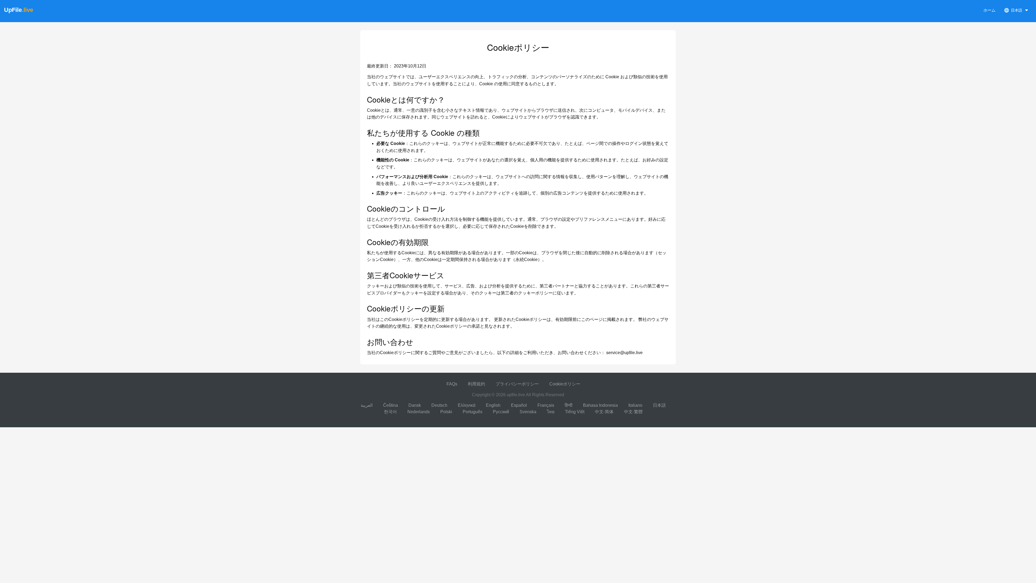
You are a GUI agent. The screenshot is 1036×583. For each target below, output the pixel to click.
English (493, 405)
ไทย (550, 411)
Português (472, 411)
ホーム (989, 10)
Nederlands (418, 411)
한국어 (390, 411)
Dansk (414, 405)
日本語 (659, 405)
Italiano (635, 405)
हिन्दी (568, 405)
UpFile (18, 9)
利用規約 (476, 384)
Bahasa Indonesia (600, 405)
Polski (446, 411)
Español (519, 405)
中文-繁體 (633, 411)
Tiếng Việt (574, 411)
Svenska (528, 411)
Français (545, 405)
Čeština (390, 405)
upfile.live (516, 394)
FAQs (452, 384)
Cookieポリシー (564, 384)
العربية (367, 405)
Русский (501, 411)
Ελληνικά (466, 405)
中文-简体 (604, 411)
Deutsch (439, 405)
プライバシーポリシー (517, 384)
